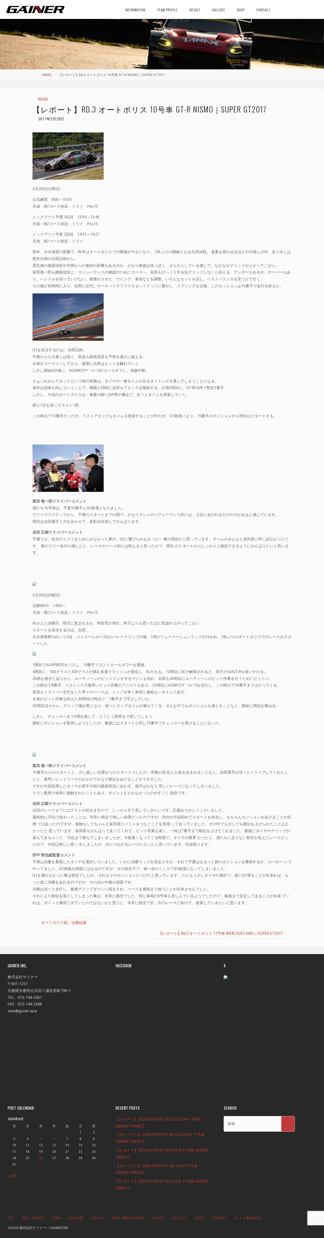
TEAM (56, 1217)
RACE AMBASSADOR (128, 1217)
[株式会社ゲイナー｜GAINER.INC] (35, 9)
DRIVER (98, 1217)
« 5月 (12, 1176)
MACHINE (76, 1217)
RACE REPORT (33, 1217)
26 (41, 1158)
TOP (11, 1217)
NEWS (46, 75)
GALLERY (179, 1217)
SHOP (199, 1217)
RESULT (158, 1217)
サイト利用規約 (248, 1217)
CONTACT (219, 1217)
